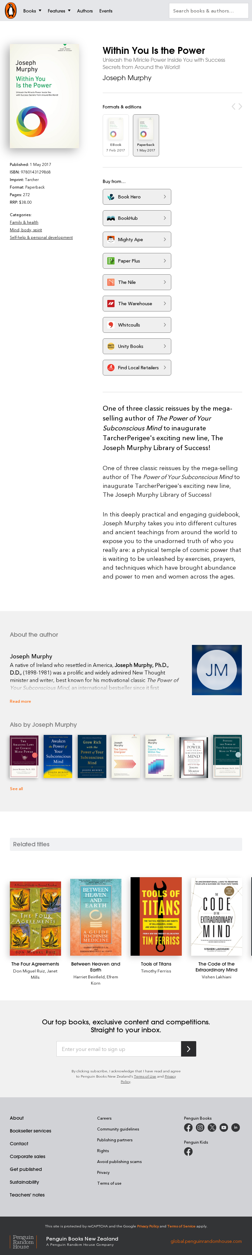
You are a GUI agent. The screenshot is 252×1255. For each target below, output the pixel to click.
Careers (104, 1118)
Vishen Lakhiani (216, 976)
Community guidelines (118, 1129)
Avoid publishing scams (119, 1161)
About (17, 1118)
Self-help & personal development (41, 237)
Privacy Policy (148, 1226)
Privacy (103, 1172)
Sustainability (24, 1182)
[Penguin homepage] (11, 10)
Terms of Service (181, 1226)
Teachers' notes (27, 1195)
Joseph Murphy (127, 78)
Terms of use (109, 1183)
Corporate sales (27, 1156)
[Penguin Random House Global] (28, 1241)
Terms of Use (145, 1076)
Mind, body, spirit (26, 230)
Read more (20, 701)
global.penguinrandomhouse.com (206, 1240)
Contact (19, 1144)
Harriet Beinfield (89, 976)
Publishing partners (115, 1140)
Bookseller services (30, 1131)
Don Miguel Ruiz (29, 971)
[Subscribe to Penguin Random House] (188, 1049)
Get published (26, 1169)
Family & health (24, 222)
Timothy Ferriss (156, 971)
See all (16, 788)
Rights (103, 1150)
